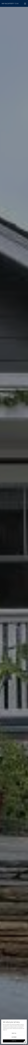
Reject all (14, 1033)
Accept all (14, 1040)
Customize (14, 1037)
